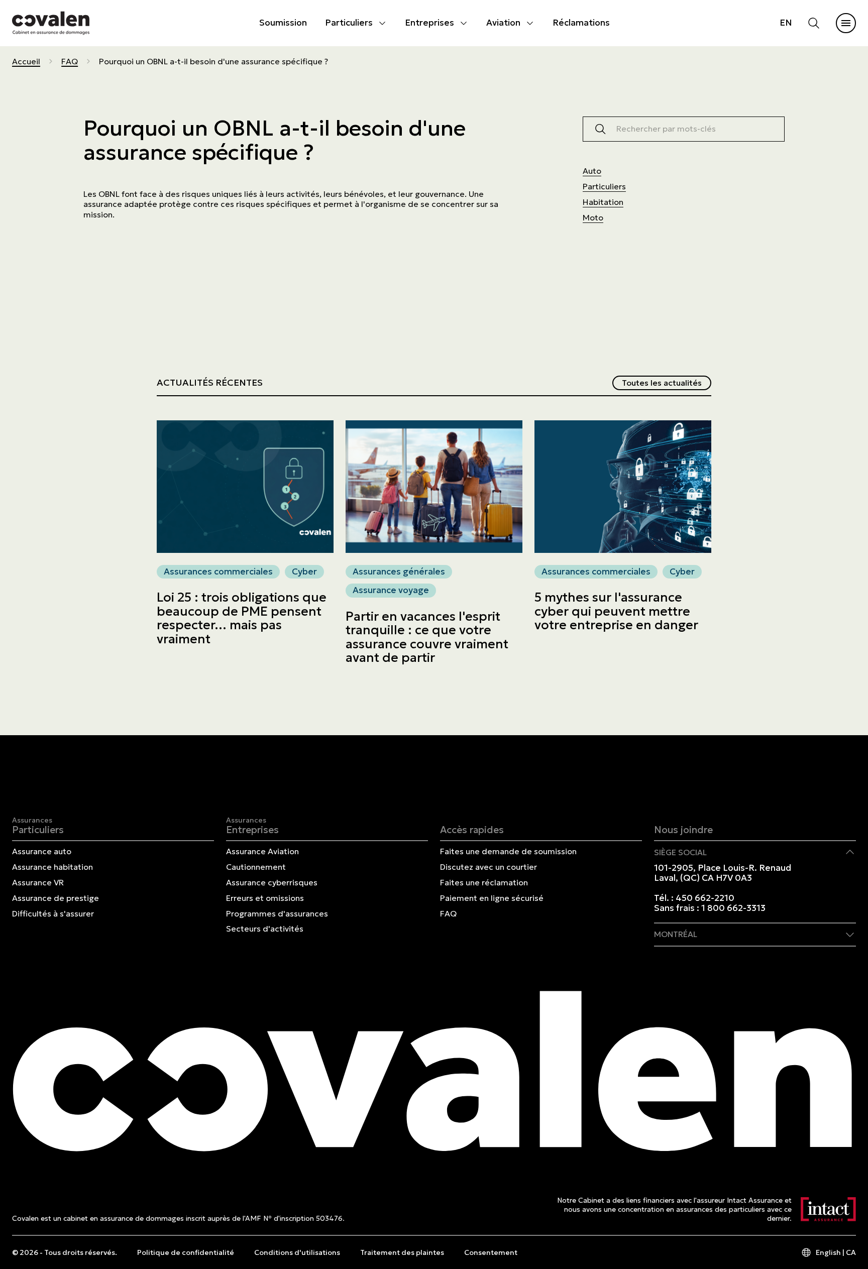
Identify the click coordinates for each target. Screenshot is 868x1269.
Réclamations (581, 22)
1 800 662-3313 (733, 907)
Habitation (603, 202)
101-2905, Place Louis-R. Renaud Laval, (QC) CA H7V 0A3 (722, 872)
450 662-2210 (705, 897)
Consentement (490, 1252)
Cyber (304, 571)
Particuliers (349, 22)
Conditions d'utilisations (297, 1252)
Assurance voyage (391, 590)
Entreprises (429, 22)
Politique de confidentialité (185, 1252)
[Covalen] (50, 23)
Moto (593, 217)
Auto (592, 171)
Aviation (503, 22)
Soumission (283, 22)
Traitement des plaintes (402, 1252)
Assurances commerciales (218, 571)
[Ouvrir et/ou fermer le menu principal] (846, 23)
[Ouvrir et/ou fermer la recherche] (814, 23)
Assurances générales (399, 571)
